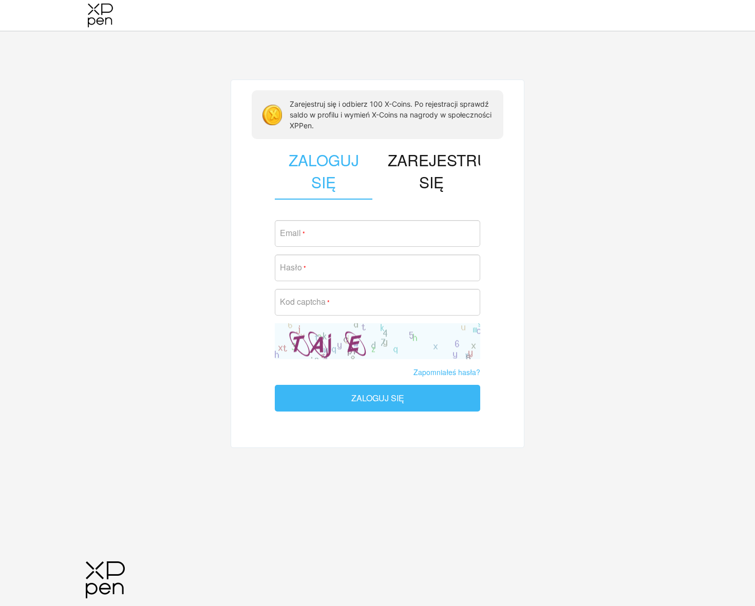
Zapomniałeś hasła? (446, 372)
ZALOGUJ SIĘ (377, 398)
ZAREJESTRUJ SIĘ (434, 171)
